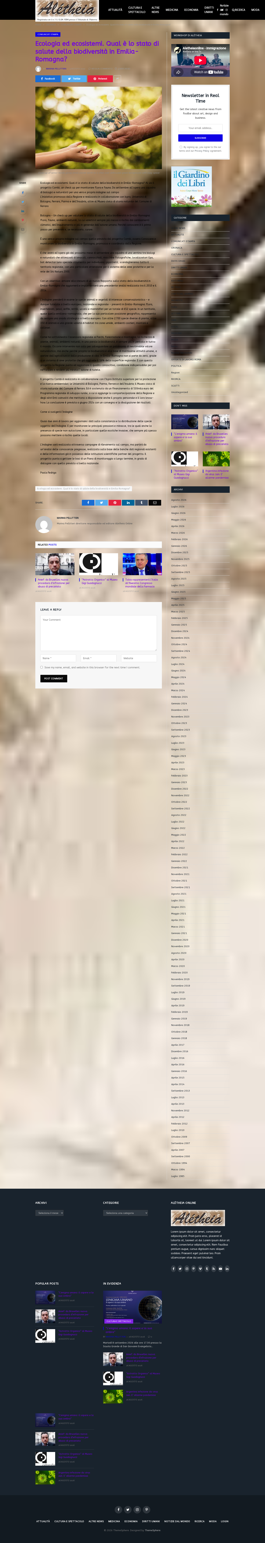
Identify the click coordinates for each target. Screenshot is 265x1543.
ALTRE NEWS (156, 10)
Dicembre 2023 (179, 710)
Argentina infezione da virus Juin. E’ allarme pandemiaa (217, 474)
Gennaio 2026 (179, 546)
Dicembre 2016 (179, 1051)
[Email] (22, 229)
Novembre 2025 (180, 559)
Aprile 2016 (177, 1064)
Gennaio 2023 (179, 782)
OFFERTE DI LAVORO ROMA (186, 359)
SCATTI (175, 385)
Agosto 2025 (178, 578)
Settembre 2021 (180, 887)
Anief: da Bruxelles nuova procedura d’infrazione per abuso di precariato (54, 583)
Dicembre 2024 (179, 631)
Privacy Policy (202, 150)
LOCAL (174, 326)
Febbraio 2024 (179, 697)
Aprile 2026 (177, 526)
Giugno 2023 (178, 749)
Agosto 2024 (178, 657)
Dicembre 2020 (179, 939)
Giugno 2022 (178, 828)
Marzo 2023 (178, 769)
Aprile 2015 (177, 1077)
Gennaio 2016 (179, 1071)
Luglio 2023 (177, 743)
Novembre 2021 (180, 874)
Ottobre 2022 (179, 802)
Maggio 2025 (178, 598)
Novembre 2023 (180, 716)
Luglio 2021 (177, 900)
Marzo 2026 (178, 532)
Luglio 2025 (177, 585)
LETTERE (176, 313)
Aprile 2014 (177, 1084)
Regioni (175, 372)
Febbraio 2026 (179, 539)
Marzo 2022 (178, 848)
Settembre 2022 (180, 808)
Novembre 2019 (180, 979)
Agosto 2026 (178, 500)
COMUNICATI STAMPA (47, 34)
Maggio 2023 (178, 756)
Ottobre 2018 (179, 1031)
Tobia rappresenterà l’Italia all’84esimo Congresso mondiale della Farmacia (141, 583)
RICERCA (240, 10)
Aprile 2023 (177, 762)
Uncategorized (179, 392)
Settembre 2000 (180, 1156)
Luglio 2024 (177, 664)
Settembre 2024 (180, 651)
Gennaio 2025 (179, 624)
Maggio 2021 (178, 913)
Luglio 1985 (177, 1176)
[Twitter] (22, 201)
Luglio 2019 (177, 992)
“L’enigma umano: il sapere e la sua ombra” (185, 437)
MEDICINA (172, 10)
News (174, 346)
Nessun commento (102, 68)
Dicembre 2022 (179, 788)
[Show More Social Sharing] (117, 78)
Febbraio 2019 (179, 1012)
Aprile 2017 (177, 1045)
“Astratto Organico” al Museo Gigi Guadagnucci (100, 581)
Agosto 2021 (178, 893)
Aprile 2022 (177, 841)
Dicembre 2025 (179, 552)
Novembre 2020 (180, 946)
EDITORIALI (177, 280)
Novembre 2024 (180, 638)
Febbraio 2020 (179, 972)
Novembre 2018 (180, 1025)
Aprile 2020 (177, 959)
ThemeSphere (152, 1530)
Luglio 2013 (177, 1097)
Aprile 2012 (177, 1117)
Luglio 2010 (177, 1130)
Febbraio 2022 (179, 854)
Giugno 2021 (178, 907)
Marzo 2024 (178, 690)
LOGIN (225, 1521)
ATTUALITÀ (115, 10)
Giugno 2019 (178, 998)
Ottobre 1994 (179, 1163)
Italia (174, 307)
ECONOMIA (191, 10)
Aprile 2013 (177, 1104)
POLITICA (176, 366)
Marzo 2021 (178, 926)
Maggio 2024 (178, 677)
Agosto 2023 (178, 736)
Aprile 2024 (177, 683)
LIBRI (173, 320)
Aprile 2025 (177, 605)
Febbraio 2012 (179, 1123)
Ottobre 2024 (179, 644)
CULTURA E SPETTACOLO (136, 10)
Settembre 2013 (180, 1090)
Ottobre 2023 (179, 723)
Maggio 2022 (178, 834)
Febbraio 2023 (179, 775)
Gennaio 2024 (179, 703)
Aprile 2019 (177, 1005)
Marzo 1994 (178, 1169)
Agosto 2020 (178, 953)
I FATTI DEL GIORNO (182, 293)
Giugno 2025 (178, 591)
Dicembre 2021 (179, 867)
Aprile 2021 (177, 920)
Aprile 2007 (177, 1150)
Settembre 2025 (180, 572)
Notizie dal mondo (224, 10)
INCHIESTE (177, 300)
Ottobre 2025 (179, 565)
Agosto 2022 (178, 815)
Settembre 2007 (180, 1143)
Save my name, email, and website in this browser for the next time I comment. (92, 667)
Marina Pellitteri (56, 68)
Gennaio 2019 (179, 1018)
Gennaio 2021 (179, 933)
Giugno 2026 (178, 513)
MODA (255, 10)
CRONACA (176, 247)
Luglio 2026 (177, 506)
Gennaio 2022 (179, 861)
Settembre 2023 (180, 729)
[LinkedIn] (22, 211)
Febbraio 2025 (179, 618)
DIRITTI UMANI (209, 10)
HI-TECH (176, 287)
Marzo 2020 (178, 966)
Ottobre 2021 (179, 880)
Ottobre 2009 (179, 1136)
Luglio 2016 (177, 1058)
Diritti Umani (178, 261)
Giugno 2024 (178, 670)
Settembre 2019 (180, 985)
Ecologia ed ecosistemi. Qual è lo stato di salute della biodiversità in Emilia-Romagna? (83, 488)
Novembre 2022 (180, 795)
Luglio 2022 (177, 821)
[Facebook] (22, 192)
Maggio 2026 (178, 519)
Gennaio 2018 (179, 1038)
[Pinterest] (22, 220)
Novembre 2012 (180, 1110)
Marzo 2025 (178, 611)
